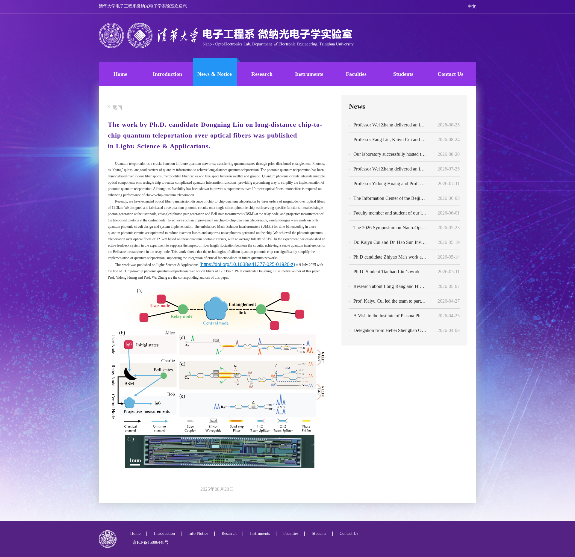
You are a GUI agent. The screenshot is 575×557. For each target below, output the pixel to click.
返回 (117, 107)
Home (120, 74)
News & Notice (214, 74)
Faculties (356, 74)
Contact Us (450, 74)
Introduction (167, 74)
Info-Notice (198, 534)
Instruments (309, 74)
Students (403, 74)
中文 (472, 6)
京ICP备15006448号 (149, 542)
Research (262, 74)
